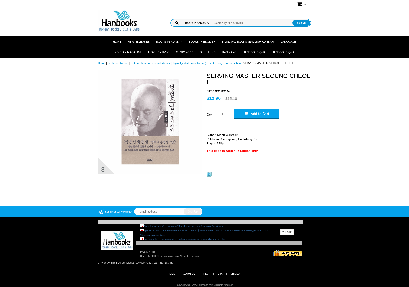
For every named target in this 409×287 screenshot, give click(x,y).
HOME (171, 273)
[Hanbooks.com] (119, 20)
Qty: (210, 114)
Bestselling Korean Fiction (224, 63)
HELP (206, 273)
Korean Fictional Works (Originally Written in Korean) (173, 63)
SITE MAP (236, 273)
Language (288, 41)
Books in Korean (169, 41)
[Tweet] (209, 175)
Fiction (134, 63)
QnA (220, 273)
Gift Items (208, 52)
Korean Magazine (128, 52)
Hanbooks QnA (254, 52)
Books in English (202, 41)
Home (117, 41)
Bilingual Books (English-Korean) (248, 41)
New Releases (139, 41)
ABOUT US (189, 273)
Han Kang (229, 52)
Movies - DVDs (159, 52)
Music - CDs (184, 52)
